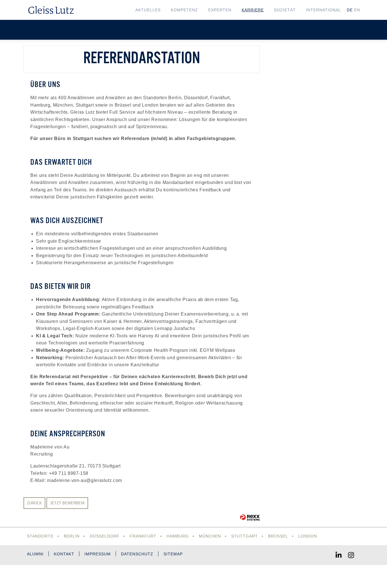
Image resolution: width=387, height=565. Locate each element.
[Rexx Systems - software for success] (250, 517)
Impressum (97, 554)
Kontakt (64, 554)
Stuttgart (244, 536)
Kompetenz (184, 10)
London (307, 536)
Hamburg (178, 536)
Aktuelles (148, 10)
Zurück (34, 503)
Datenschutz (137, 554)
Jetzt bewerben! (67, 503)
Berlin (72, 536)
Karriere (253, 10)
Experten (219, 10)
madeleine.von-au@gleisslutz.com (84, 480)
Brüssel (278, 536)
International (323, 10)
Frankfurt (143, 536)
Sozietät (285, 10)
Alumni (35, 554)
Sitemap (173, 554)
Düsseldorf (105, 536)
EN (357, 10)
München (210, 536)
